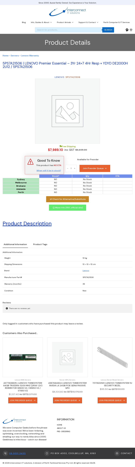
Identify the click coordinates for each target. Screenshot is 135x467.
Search (108, 29)
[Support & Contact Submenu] (98, 22)
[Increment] (74, 168)
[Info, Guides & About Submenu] (51, 22)
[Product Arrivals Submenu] (73, 22)
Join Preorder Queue (93, 168)
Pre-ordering (63, 431)
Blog (24, 22)
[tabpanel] (67, 272)
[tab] (15, 244)
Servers (15, 55)
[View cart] (131, 30)
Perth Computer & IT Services (116, 22)
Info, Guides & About (40, 22)
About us (61, 428)
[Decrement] (67, 168)
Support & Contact (87, 22)
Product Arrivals (64, 22)
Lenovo (86, 270)
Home (6, 55)
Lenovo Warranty (30, 55)
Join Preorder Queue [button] (21, 400)
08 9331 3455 (17, 453)
